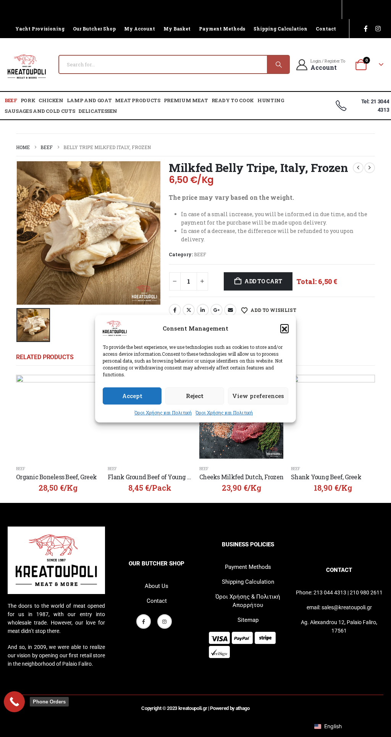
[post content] (58, 417)
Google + (216, 310)
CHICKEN (51, 100)
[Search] (278, 64)
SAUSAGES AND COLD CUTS (40, 111)
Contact (326, 29)
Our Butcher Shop (94, 29)
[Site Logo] (27, 67)
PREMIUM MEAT (186, 100)
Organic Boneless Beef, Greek (56, 477)
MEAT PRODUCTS (137, 100)
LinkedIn (203, 310)
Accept (132, 396)
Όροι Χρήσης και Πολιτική (163, 412)
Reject (195, 396)
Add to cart (263, 281)
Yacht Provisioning (40, 29)
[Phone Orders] (14, 701)
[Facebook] (365, 29)
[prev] (358, 167)
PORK (28, 100)
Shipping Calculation (280, 29)
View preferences (258, 396)
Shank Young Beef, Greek (326, 477)
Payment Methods (222, 29)
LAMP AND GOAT (89, 100)
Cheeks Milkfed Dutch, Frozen (241, 477)
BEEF (11, 100)
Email (230, 310)
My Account (139, 29)
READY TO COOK (233, 100)
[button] (284, 328)
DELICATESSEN (97, 111)
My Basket (177, 29)
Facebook (175, 310)
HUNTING (270, 100)
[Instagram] (378, 29)
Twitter (189, 310)
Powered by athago (229, 708)
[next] (369, 167)
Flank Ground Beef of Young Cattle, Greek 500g (172, 477)
